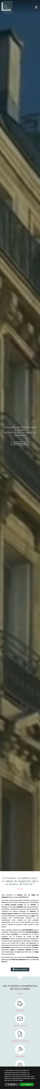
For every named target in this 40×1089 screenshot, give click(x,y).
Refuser (12, 1084)
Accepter (28, 1084)
